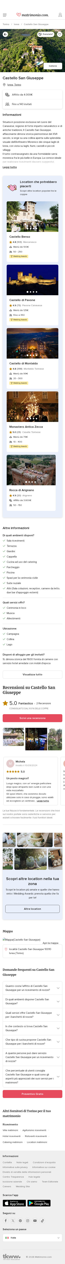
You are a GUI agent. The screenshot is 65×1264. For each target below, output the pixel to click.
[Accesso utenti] (60, 15)
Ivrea (17, 24)
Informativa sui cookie (44, 1167)
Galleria (53, 66)
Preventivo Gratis (32, 1094)
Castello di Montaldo (23, 363)
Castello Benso (19, 237)
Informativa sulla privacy (15, 1167)
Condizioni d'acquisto (44, 1162)
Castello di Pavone (22, 300)
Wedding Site (23, 1186)
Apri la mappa (50, 943)
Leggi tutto (10, 167)
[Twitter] (13, 1221)
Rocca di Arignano (21, 490)
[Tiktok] (42, 1221)
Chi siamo (32, 1181)
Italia (13, 1237)
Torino (6, 24)
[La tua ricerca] (5, 34)
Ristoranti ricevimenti (36, 1136)
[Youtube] (35, 1221)
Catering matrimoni (12, 1142)
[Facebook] (6, 1221)
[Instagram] (28, 1221)
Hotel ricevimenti (11, 1136)
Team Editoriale (50, 1181)
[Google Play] (39, 1205)
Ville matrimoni (10, 1130)
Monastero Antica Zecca (26, 427)
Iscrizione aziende (12, 1181)
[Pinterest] (20, 1221)
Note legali (22, 1162)
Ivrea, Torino (14, 84)
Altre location (32, 909)
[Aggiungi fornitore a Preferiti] (59, 34)
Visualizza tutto (32, 674)
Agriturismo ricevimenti (34, 1130)
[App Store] (14, 1205)
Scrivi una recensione (33, 718)
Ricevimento (10, 1124)
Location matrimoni (37, 1142)
